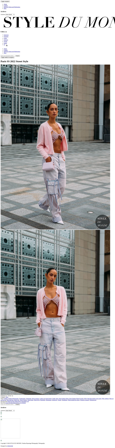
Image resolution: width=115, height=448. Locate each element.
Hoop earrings (35, 398)
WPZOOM (10, 446)
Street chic (16, 400)
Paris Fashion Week (64, 398)
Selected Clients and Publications (12, 7)
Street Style (37, 400)
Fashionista (28, 398)
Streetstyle (54, 400)
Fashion (6, 398)
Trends (59, 400)
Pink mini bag (10, 400)
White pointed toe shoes (74, 400)
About (5, 4)
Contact (6, 5)
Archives (3, 14)
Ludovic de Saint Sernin (46, 398)
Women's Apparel (84, 400)
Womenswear (93, 400)
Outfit (53, 398)
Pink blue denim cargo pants (94, 398)
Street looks (30, 400)
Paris (7, 397)
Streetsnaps (48, 400)
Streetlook (42, 400)
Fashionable (22, 398)
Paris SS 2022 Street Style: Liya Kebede (16, 403)
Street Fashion (23, 400)
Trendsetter (64, 400)
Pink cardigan (105, 398)
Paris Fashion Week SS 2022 (76, 398)
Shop (5, 8)
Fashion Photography (13, 398)
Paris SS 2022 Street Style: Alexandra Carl (18, 401)
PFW (85, 398)
